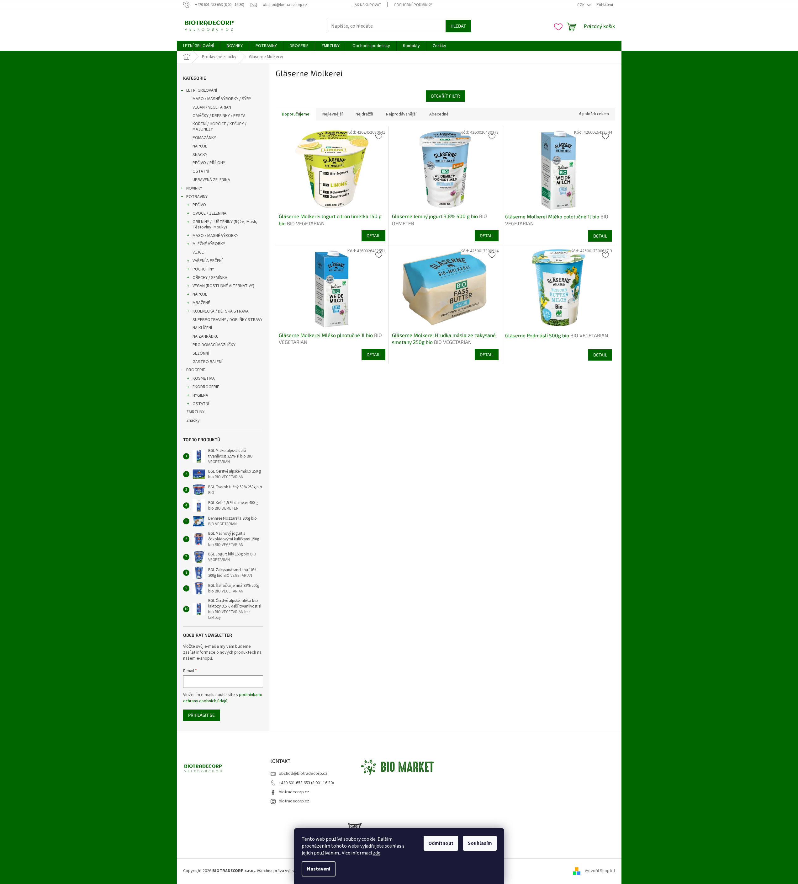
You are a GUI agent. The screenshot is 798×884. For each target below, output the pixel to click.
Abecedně (439, 114)
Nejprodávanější (401, 114)
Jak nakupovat (367, 5)
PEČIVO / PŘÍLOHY (209, 163)
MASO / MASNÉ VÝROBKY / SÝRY (222, 99)
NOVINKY (194, 188)
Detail (373, 235)
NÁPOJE (200, 146)
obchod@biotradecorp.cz (303, 773)
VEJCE (198, 252)
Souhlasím (480, 843)
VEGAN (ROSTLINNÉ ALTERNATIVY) (223, 286)
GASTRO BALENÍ (207, 362)
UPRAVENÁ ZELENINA (211, 180)
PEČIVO (199, 205)
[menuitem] (198, 46)
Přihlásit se (201, 715)
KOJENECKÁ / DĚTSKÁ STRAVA (221, 311)
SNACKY (200, 155)
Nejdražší (364, 114)
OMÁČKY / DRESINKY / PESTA (219, 116)
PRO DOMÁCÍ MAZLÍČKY (214, 345)
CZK (581, 5)
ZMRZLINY (195, 412)
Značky (193, 420)
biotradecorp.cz (294, 792)
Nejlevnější (332, 114)
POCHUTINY (203, 269)
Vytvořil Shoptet (600, 871)
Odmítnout (440, 843)
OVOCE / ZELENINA (209, 213)
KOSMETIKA (204, 378)
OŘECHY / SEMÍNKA (210, 278)
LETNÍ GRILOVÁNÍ (201, 90)
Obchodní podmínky (413, 5)
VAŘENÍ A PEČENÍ (208, 261)
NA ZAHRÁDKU (206, 336)
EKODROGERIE (206, 387)
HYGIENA (200, 395)
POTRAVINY (197, 197)
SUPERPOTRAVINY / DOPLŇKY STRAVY (227, 320)
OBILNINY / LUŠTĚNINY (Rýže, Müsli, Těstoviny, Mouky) (225, 224)
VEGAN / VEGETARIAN (212, 107)
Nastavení (318, 868)
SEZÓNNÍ (201, 353)
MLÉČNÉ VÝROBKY (209, 244)
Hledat (458, 26)
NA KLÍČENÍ (202, 328)
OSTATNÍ (201, 171)
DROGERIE (195, 370)
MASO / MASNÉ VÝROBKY (215, 236)
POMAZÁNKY (204, 138)
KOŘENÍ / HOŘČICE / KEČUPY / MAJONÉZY (219, 126)
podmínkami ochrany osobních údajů (222, 698)
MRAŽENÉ (201, 303)
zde (376, 852)
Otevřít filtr (445, 96)
